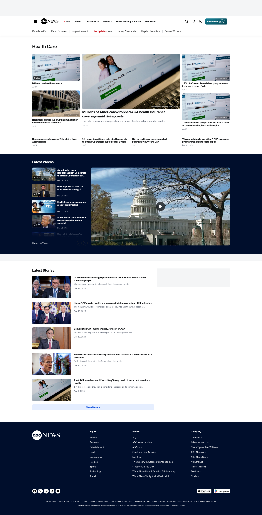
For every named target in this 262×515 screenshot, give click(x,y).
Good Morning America (144, 452)
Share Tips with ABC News (204, 447)
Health (93, 452)
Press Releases (198, 467)
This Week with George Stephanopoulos (152, 462)
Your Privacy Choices (79, 501)
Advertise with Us (199, 442)
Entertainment (97, 447)
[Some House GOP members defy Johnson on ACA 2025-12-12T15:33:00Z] (51, 338)
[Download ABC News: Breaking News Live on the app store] (204, 491)
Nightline (136, 457)
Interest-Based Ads (142, 501)
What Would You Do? (143, 467)
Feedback (196, 471)
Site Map (195, 476)
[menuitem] (39, 31)
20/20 (135, 437)
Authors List (197, 462)
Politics (93, 437)
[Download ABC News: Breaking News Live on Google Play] (222, 491)
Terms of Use (64, 501)
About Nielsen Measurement (205, 501)
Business (94, 442)
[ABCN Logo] (50, 21)
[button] (35, 21)
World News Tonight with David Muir (151, 476)
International (96, 457)
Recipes (94, 462)
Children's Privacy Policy (99, 501)
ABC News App (198, 452)
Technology (95, 471)
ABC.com (137, 447)
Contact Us (196, 437)
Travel (93, 476)
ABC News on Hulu (142, 442)
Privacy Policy (51, 501)
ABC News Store (199, 457)
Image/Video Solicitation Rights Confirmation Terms (172, 501)
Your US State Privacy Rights (121, 501)
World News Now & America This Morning (153, 471)
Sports (93, 467)
